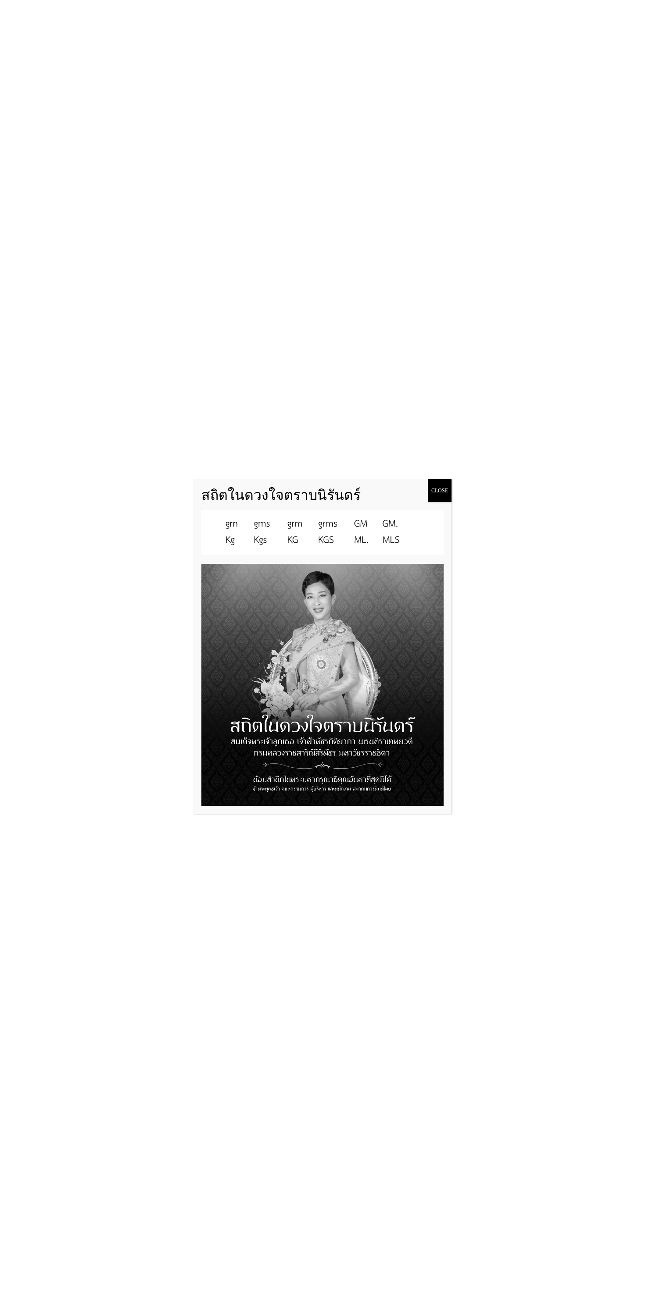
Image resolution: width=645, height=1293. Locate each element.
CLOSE (439, 491)
